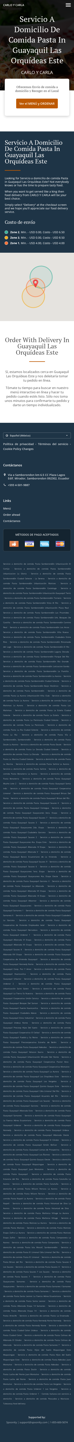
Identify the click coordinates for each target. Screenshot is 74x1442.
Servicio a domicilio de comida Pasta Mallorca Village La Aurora (36, 1213)
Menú (7, 508)
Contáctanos (11, 521)
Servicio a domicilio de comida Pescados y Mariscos (42, 1398)
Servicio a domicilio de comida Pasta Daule (41, 744)
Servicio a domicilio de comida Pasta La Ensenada (44, 1315)
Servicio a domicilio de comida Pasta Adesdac (37, 1364)
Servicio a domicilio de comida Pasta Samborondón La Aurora (32, 676)
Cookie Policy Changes (18, 449)
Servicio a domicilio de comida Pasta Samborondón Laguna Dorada (36, 651)
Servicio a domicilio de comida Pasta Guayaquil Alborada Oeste (36, 1135)
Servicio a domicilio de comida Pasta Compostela (35, 1242)
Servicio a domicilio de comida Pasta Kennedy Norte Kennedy (32, 1320)
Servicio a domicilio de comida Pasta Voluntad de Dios (41, 1208)
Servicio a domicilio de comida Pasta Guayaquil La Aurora (31, 1071)
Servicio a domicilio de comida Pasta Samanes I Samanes (44, 1286)
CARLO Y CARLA (13, 5)
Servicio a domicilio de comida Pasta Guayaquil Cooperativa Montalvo (36, 1066)
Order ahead (11, 515)
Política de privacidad (18, 444)
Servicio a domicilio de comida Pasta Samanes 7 (37, 1345)
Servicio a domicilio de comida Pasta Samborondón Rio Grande (36, 661)
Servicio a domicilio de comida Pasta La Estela (36, 715)
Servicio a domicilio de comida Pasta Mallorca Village (30, 1218)
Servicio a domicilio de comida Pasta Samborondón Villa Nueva (36, 632)
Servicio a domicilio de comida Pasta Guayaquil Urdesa (41, 1130)
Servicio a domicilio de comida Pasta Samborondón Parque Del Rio (36, 656)
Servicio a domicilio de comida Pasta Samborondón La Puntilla (36, 671)
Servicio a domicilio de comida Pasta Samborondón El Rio (41, 646)
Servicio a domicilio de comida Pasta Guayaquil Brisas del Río (40, 798)
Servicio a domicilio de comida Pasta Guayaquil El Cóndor (31, 1140)
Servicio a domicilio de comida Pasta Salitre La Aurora (42, 764)
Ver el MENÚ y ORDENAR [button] (37, 103)
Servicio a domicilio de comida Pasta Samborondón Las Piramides (36, 612)
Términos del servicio (53, 444)
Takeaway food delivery (14, 1403)
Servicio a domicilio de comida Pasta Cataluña (35, 1183)
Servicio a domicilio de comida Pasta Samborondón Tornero (33, 598)
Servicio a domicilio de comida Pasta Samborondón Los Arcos (39, 627)
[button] (68, 5)
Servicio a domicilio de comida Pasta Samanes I (27, 1291)
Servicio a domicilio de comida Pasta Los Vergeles (37, 1384)
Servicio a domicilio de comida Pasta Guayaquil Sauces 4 (31, 803)
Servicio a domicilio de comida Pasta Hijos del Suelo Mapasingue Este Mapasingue (37, 1350)
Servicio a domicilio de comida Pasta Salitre (24, 768)
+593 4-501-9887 (19, 485)
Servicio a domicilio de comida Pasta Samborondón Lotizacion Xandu (36, 666)
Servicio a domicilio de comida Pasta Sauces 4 (37, 1266)
